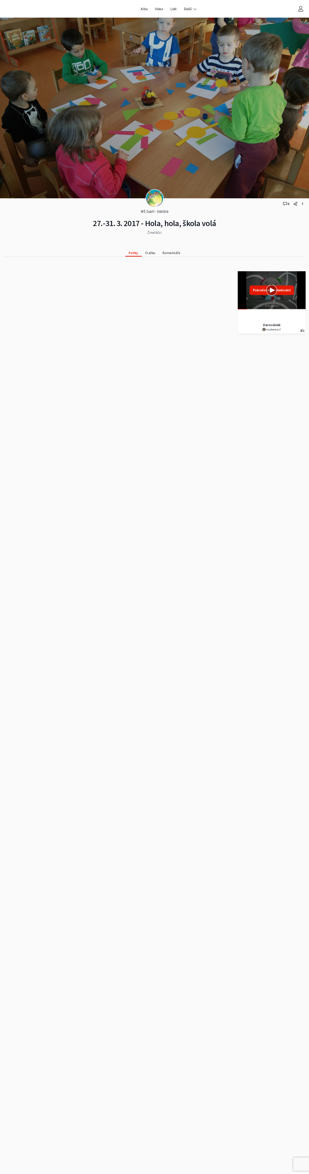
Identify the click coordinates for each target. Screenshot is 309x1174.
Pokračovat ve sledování (272, 290)
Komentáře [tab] (171, 252)
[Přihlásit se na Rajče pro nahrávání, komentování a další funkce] (300, 9)
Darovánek (271, 325)
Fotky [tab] (133, 252)
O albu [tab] (150, 252)
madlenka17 (273, 329)
